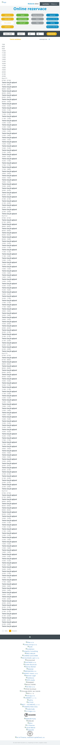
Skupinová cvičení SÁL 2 (52, 27)
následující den (43, 39)
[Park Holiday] (4, 2)
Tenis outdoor (7, 23)
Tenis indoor (7, 19)
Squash (22, 15)
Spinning (52, 23)
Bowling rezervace (37, 15)
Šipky (37, 23)
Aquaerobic (52, 15)
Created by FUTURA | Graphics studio (37, 742)
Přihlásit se (54, 4)
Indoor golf (22, 23)
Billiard (37, 19)
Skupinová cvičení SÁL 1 (52, 19)
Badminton (7, 27)
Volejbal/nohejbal (22, 19)
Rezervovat (51, 34)
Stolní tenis (7, 15)
